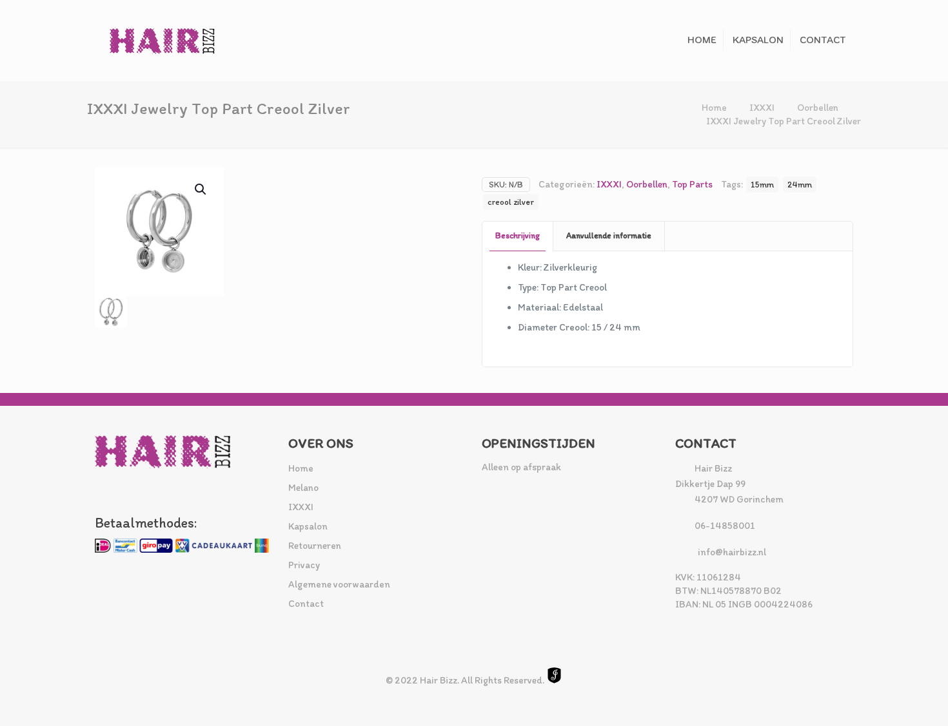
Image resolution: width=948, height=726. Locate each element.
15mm (762, 184)
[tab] (517, 236)
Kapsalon (308, 526)
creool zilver (511, 201)
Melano (303, 487)
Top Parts (692, 184)
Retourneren (314, 545)
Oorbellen (817, 107)
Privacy (304, 565)
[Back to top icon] (886, 699)
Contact (306, 603)
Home (714, 107)
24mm (799, 184)
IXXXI (762, 107)
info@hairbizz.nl (732, 552)
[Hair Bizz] (162, 40)
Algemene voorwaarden (339, 584)
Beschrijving (517, 235)
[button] (201, 189)
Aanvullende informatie (608, 235)
